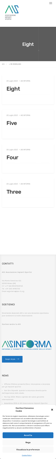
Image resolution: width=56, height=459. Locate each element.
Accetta (28, 435)
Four (12, 157)
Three (14, 192)
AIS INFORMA (25, 81)
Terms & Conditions (25, 22)
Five (12, 123)
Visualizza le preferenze (28, 449)
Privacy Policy (9, 22)
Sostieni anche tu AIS (11, 324)
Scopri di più (10, 359)
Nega (28, 442)
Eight (13, 89)
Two (12, 234)
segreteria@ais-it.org (15, 291)
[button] (52, 409)
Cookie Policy (27, 455)
